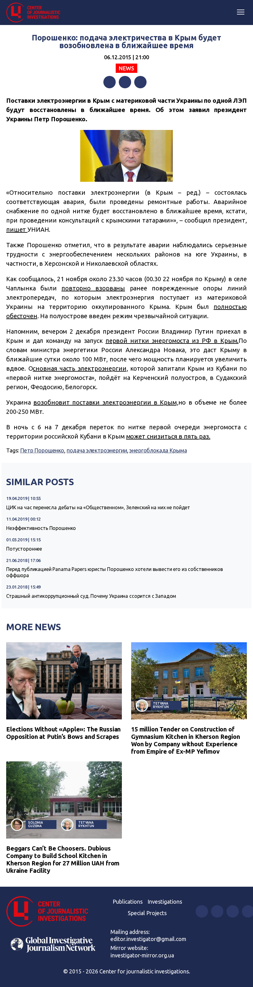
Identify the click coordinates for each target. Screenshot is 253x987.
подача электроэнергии (97, 450)
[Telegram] (140, 82)
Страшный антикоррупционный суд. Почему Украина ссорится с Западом (91, 596)
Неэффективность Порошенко (41, 528)
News (126, 68)
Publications (128, 901)
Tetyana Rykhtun (161, 705)
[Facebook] (109, 82)
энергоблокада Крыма (158, 450)
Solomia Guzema (35, 824)
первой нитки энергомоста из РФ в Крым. (172, 340)
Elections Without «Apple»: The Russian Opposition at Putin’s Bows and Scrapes (63, 733)
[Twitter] (125, 82)
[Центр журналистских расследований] (35, 12)
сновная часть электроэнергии (79, 368)
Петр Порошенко (42, 450)
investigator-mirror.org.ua (142, 955)
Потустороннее (24, 549)
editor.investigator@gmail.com (148, 939)
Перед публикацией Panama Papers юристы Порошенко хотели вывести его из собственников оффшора (114, 572)
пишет (16, 229)
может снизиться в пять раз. (168, 436)
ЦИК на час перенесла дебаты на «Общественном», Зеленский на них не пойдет (98, 507)
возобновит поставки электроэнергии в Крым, (105, 402)
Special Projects (147, 913)
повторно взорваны (93, 288)
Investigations (164, 901)
